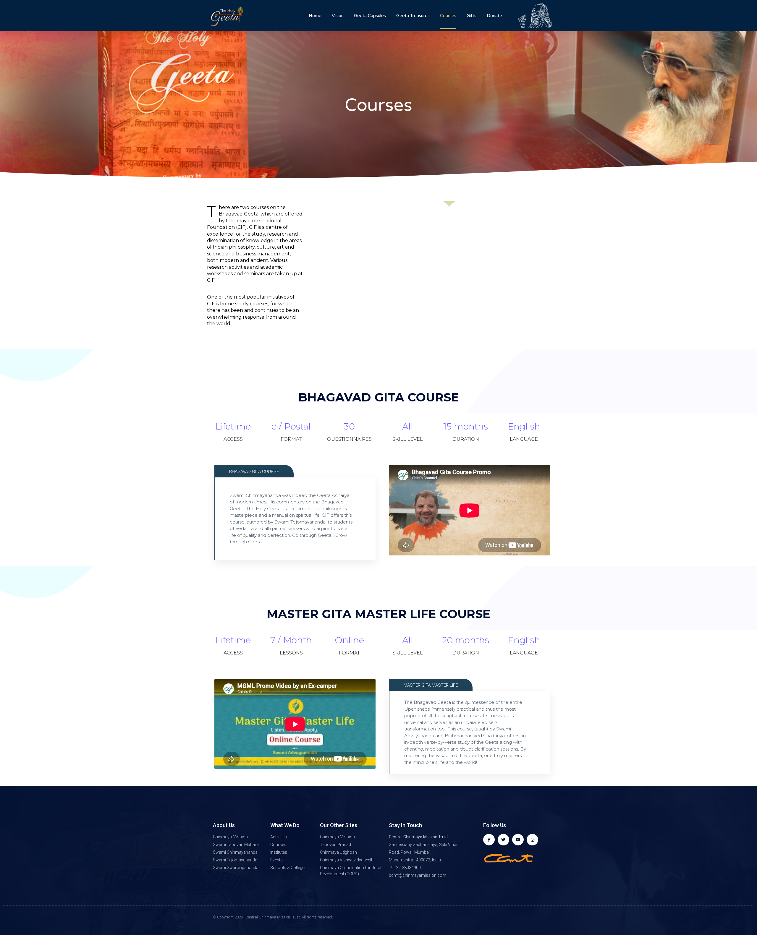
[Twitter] (503, 839)
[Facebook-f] (489, 839)
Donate (494, 15)
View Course (254, 538)
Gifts (471, 15)
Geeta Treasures (413, 15)
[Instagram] (532, 839)
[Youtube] (518, 839)
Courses (448, 15)
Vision (338, 15)
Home (315, 15)
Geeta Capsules (370, 15)
